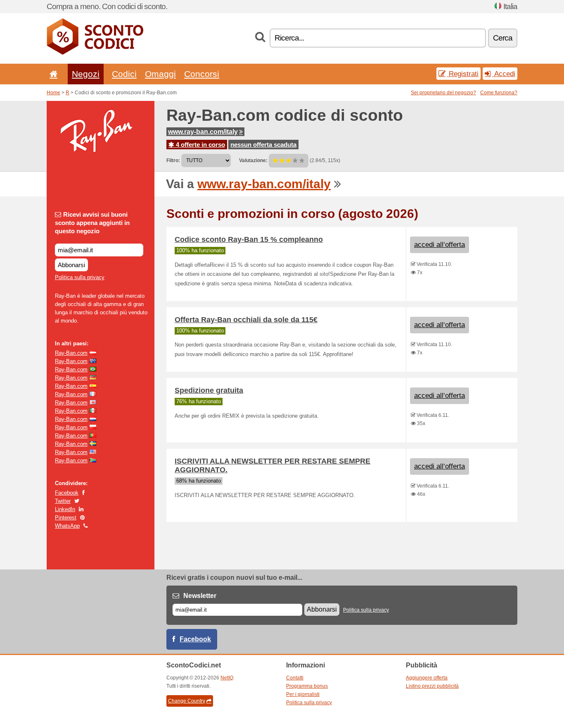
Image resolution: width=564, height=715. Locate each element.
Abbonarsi (71, 264)
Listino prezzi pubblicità (432, 686)
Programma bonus (307, 686)
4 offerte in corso (199, 144)
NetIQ (226, 678)
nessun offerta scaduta (263, 144)
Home (53, 93)
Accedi (503, 73)
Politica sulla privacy (79, 277)
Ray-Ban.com (71, 353)
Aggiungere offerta (427, 678)
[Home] (52, 74)
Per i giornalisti (303, 694)
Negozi (86, 74)
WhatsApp (67, 526)
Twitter (63, 501)
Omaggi (160, 74)
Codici (124, 74)
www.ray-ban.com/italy (203, 131)
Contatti (294, 678)
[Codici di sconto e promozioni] (95, 53)
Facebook (66, 493)
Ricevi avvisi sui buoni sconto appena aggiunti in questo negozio (92, 222)
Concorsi (201, 74)
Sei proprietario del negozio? (443, 93)
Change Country (186, 701)
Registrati (463, 73)
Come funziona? (498, 93)
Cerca (502, 37)
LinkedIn (65, 509)
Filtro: (173, 160)
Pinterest (65, 517)
